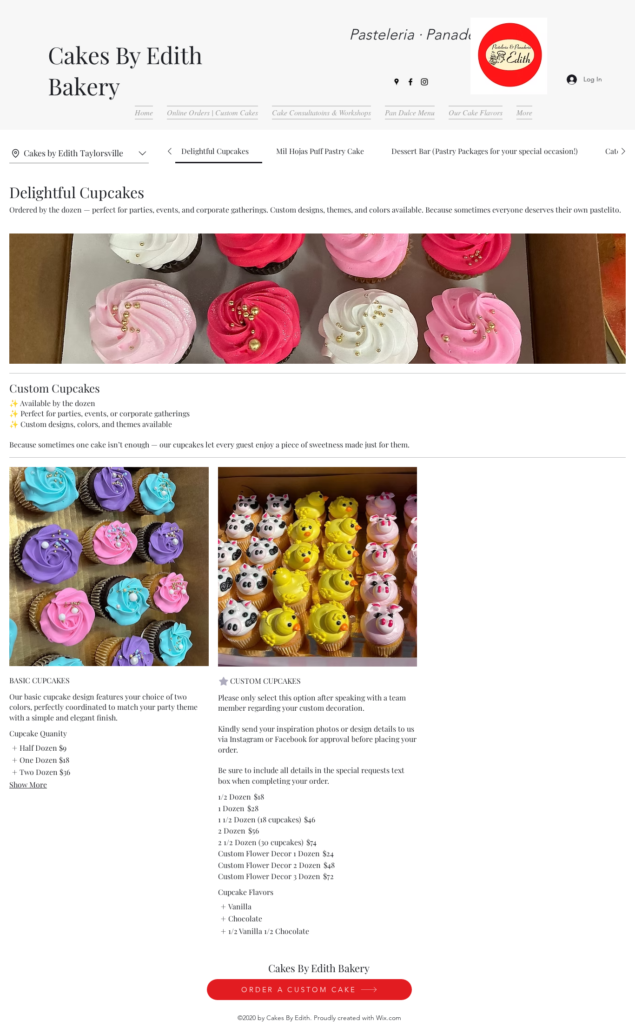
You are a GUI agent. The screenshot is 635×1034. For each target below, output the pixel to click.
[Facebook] (410, 82)
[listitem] (37, 748)
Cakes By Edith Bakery (319, 968)
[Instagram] (424, 82)
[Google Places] (396, 82)
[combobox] (79, 153)
